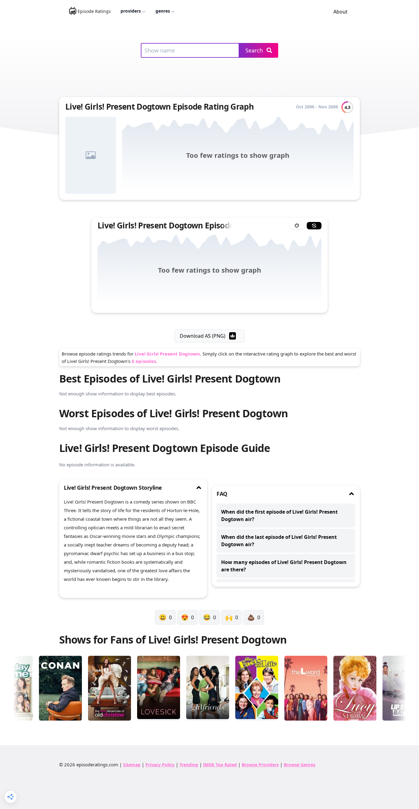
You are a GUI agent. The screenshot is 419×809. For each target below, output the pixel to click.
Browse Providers (260, 765)
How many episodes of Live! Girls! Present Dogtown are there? (284, 566)
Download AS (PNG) (202, 336)
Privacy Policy (160, 765)
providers (131, 11)
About (340, 11)
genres (163, 11)
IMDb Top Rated (220, 765)
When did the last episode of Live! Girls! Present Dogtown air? (279, 541)
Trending (188, 765)
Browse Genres (299, 765)
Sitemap (131, 765)
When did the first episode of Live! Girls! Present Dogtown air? (279, 515)
